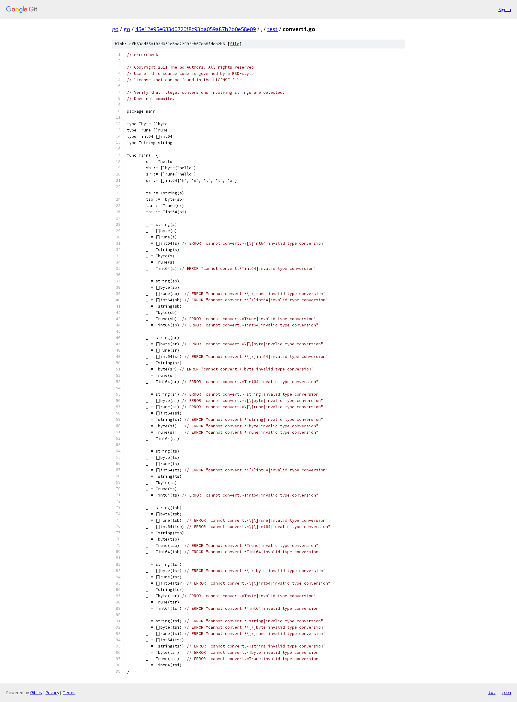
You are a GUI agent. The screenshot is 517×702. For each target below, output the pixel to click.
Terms (69, 692)
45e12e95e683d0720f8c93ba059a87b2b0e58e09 (195, 29)
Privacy (52, 692)
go (115, 29)
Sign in (504, 9)
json (506, 692)
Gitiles (36, 692)
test (272, 29)
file (234, 43)
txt (491, 692)
